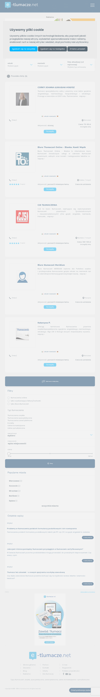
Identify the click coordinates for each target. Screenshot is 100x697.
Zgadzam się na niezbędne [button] (52, 49)
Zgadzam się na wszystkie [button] (23, 49)
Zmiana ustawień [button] (77, 49)
